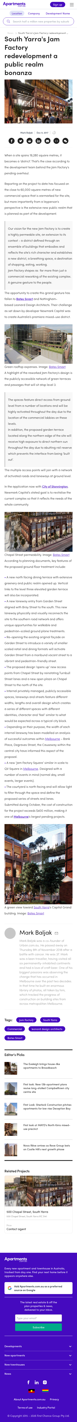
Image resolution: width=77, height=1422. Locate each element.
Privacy (54, 1399)
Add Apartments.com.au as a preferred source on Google (38, 1288)
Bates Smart (24, 299)
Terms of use (25, 1407)
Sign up (57, 4)
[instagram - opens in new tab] (45, 1382)
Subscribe (38, 1327)
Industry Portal (46, 1407)
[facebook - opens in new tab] (28, 1382)
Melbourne (52, 739)
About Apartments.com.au (29, 1399)
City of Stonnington (55, 486)
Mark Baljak (35, 932)
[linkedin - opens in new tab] (36, 1382)
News (10, 33)
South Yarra (41, 907)
